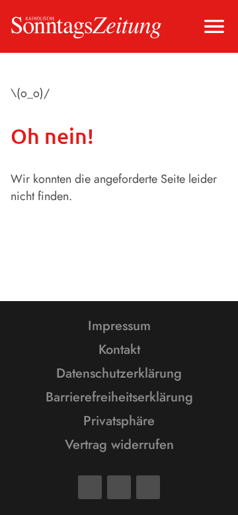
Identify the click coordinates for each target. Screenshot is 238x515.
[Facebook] (90, 487)
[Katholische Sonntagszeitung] (86, 26)
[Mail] (119, 487)
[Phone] (148, 487)
